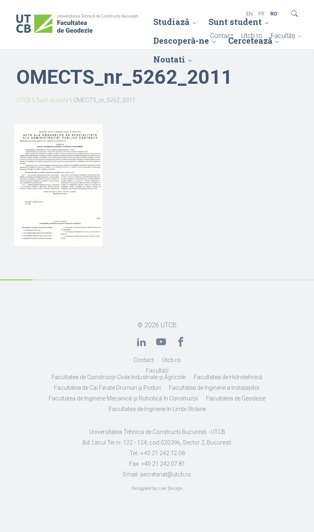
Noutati (169, 59)
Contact (221, 36)
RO (273, 14)
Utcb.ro (251, 36)
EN (249, 14)
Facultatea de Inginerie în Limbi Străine (157, 409)
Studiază (171, 21)
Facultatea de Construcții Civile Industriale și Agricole (119, 377)
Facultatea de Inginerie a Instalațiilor (214, 387)
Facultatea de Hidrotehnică (228, 377)
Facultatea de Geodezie (235, 398)
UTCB (23, 100)
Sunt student (235, 21)
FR (261, 14)
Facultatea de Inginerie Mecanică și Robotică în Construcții (123, 398)
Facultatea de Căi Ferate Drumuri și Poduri (107, 387)
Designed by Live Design (157, 488)
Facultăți (283, 36)
